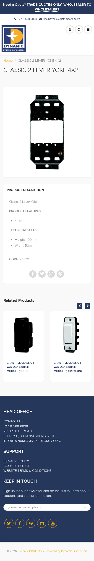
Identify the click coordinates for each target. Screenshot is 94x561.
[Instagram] (41, 523)
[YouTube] (52, 523)
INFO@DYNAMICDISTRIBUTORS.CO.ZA (32, 441)
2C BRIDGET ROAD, (17, 431)
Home (8, 60)
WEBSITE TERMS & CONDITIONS (27, 471)
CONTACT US (13, 421)
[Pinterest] (30, 523)
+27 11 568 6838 (27, 18)
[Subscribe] (84, 507)
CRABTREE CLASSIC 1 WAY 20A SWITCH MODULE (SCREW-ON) (68, 367)
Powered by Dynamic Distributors (66, 551)
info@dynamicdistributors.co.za (61, 18)
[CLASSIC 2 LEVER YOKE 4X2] (47, 132)
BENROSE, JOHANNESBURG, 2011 (28, 436)
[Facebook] (19, 523)
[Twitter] (8, 523)
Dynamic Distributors (31, 551)
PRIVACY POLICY (16, 461)
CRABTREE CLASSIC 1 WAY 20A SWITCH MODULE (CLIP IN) (20, 367)
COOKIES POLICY (16, 466)
